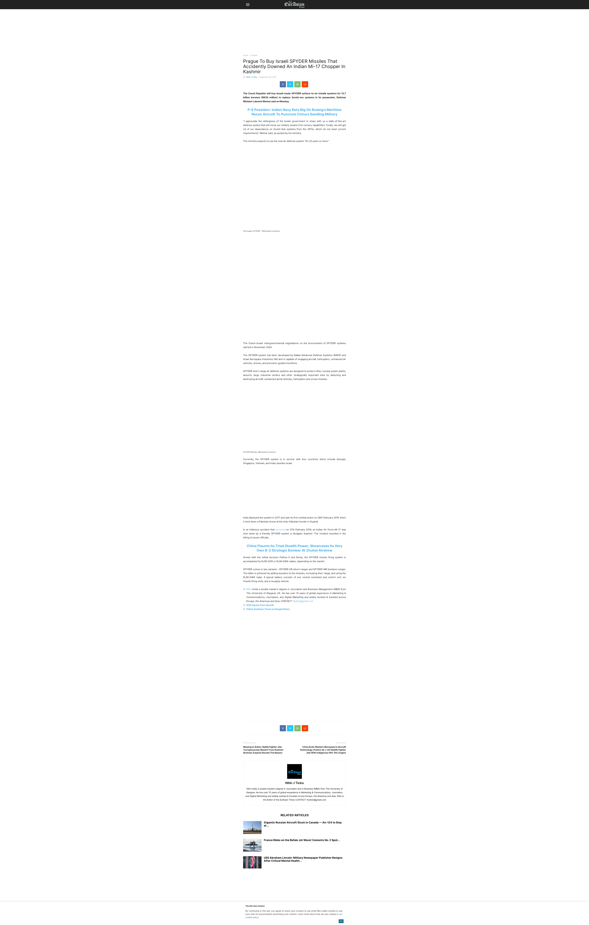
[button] (247, 4)
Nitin (248, 589)
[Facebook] (283, 84)
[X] (290, 84)
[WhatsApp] (297, 84)
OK (341, 921)
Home (245, 55)
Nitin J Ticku (251, 77)
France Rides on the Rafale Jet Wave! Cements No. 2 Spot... (302, 840)
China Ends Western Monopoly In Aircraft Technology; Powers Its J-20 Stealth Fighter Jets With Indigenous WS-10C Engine (323, 750)
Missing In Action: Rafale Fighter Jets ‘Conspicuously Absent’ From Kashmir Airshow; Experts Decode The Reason (263, 750)
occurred (280, 529)
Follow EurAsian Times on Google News (268, 609)
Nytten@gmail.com (303, 601)
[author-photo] (294, 778)
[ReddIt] (305, 84)
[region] (294, 33)
